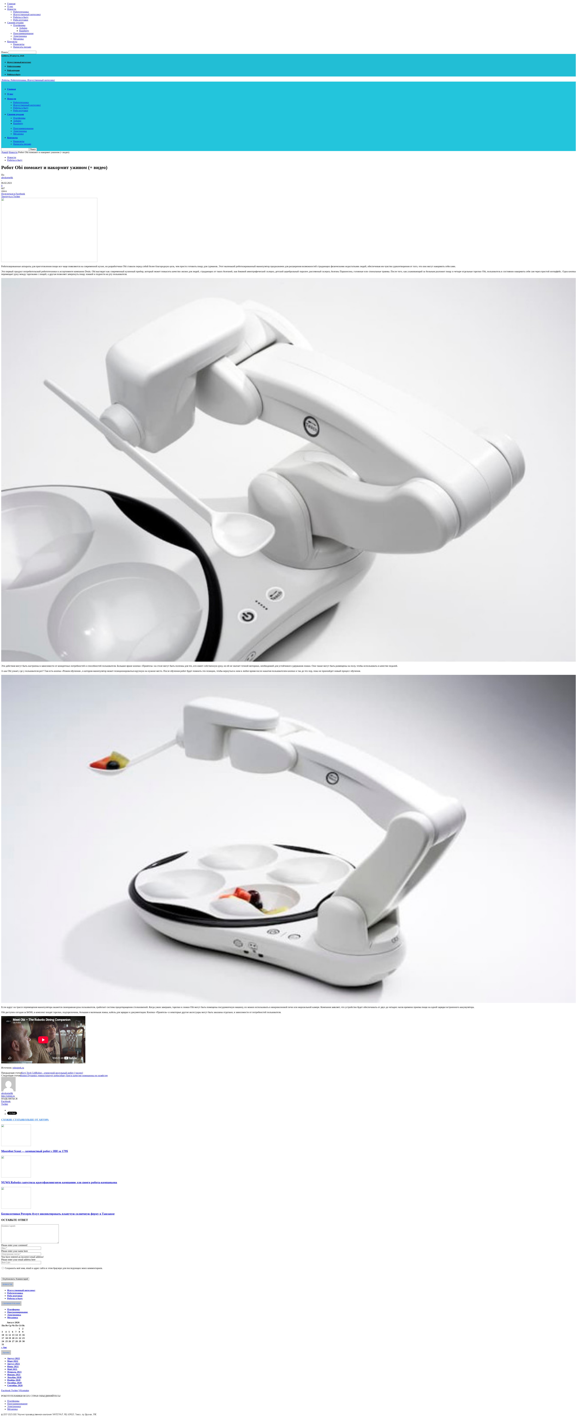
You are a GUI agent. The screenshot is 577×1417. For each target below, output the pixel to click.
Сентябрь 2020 (15, 1385)
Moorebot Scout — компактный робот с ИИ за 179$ (34, 1151)
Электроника (20, 36)
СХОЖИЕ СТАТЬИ (12, 1119)
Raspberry (24, 30)
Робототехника (21, 12)
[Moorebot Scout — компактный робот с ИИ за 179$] (16, 1145)
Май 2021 (12, 1369)
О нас (10, 6)
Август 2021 (13, 1364)
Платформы (19, 25)
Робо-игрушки (20, 20)
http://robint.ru (8, 1096)
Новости (11, 9)
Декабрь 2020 (14, 1377)
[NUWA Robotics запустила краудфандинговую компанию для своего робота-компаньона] (16, 1176)
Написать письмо (22, 47)
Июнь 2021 (13, 1366)
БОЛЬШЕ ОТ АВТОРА (36, 1119)
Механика (18, 39)
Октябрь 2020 (14, 1383)
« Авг (4, 1347)
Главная (11, 3)
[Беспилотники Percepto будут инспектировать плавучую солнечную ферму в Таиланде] (16, 1208)
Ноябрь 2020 (13, 1380)
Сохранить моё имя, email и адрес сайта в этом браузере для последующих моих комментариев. (54, 1268)
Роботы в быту (20, 17)
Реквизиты (18, 44)
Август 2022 (13, 1358)
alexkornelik (7, 177)
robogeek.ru (18, 1067)
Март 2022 (12, 1361)
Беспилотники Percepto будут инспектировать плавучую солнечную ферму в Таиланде (57, 1213)
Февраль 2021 (14, 1372)
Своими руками (15, 22)
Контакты (12, 41)
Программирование (23, 33)
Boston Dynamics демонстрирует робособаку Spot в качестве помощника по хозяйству (64, 1075)
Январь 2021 (13, 1374)
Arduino (23, 28)
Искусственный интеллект (27, 14)
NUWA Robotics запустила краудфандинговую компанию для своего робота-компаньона (59, 1182)
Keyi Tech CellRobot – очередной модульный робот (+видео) (52, 1073)
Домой (4, 152)
